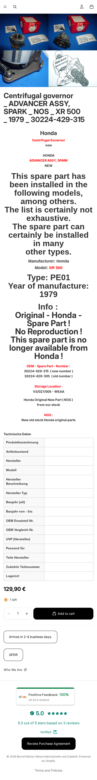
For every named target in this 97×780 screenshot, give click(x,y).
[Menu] (5, 7)
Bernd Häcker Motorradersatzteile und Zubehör (47, 756)
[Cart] (92, 7)
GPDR (13, 655)
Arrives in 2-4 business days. (30, 637)
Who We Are (13, 670)
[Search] (15, 7)
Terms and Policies (48, 770)
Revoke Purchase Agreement (48, 743)
